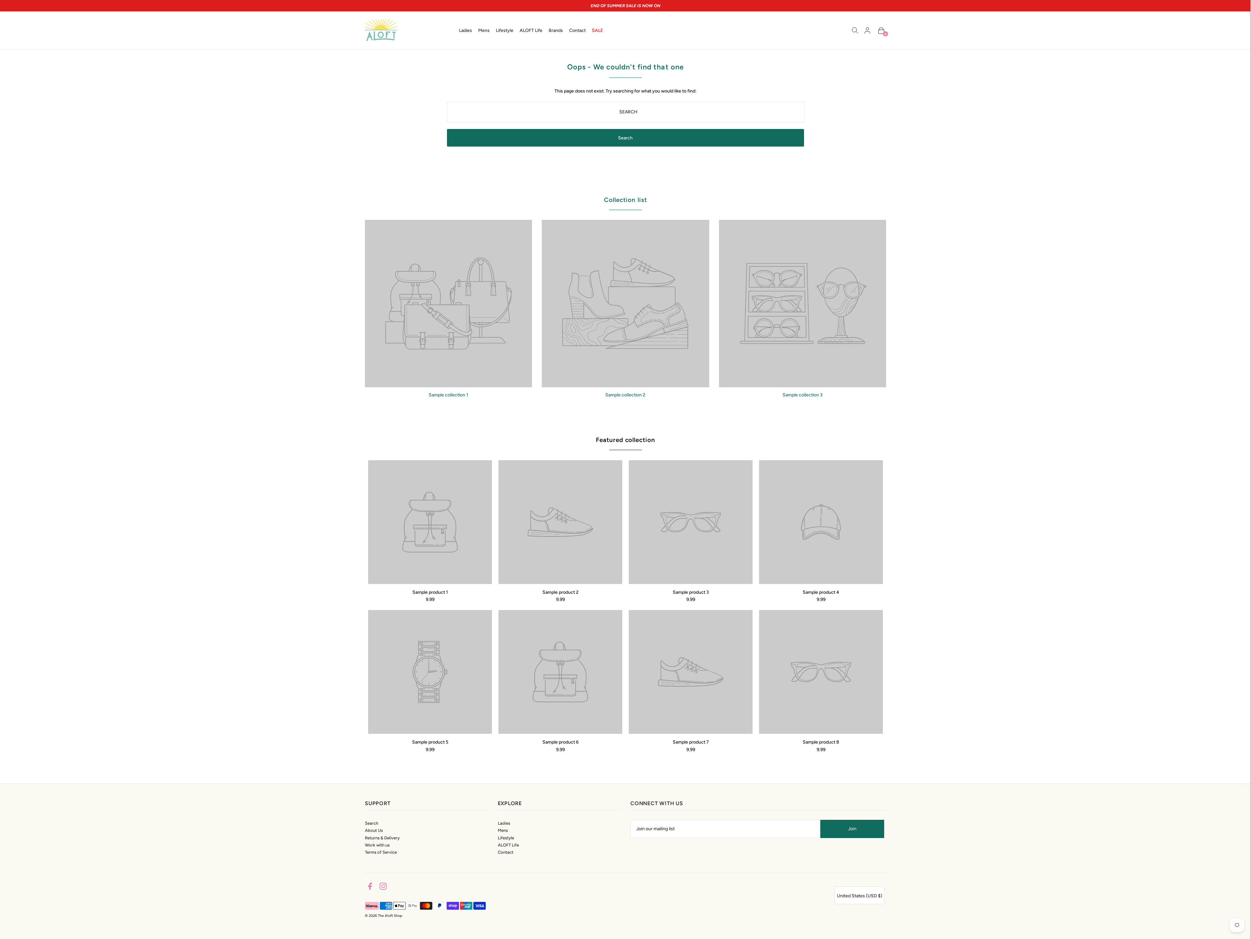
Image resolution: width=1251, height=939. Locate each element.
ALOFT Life (508, 845)
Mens (503, 830)
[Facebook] (370, 887)
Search (371, 823)
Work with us (377, 845)
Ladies (504, 823)
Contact (505, 852)
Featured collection (625, 440)
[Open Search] (855, 30)
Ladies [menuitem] (465, 30)
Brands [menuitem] (556, 30)
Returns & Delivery (382, 837)
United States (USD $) (859, 896)
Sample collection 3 (803, 395)
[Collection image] (448, 385)
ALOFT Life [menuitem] (531, 30)
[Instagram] (383, 887)
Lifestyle (506, 837)
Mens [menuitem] (484, 30)
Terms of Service (381, 852)
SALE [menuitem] (597, 30)
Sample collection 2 (625, 395)
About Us (374, 830)
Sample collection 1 (448, 395)
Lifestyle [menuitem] (504, 30)
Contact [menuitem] (577, 30)
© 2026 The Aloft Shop (383, 916)
